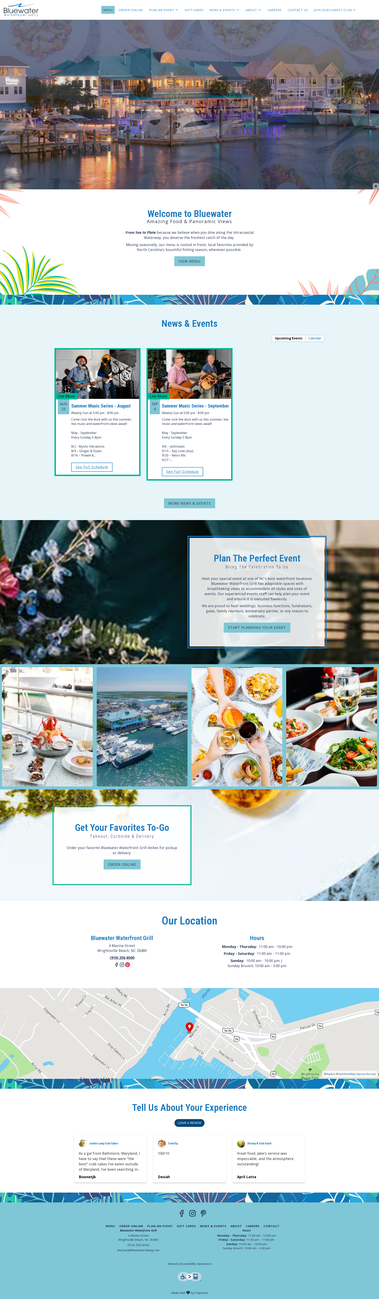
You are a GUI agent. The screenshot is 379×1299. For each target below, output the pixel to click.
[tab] (289, 338)
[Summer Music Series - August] (98, 405)
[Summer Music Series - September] (189, 407)
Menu (108, 10)
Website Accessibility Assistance (190, 1264)
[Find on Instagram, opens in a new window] (122, 966)
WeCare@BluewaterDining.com (138, 1250)
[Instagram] (192, 1214)
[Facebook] (181, 1214)
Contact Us (298, 10)
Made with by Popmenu (105, 1292)
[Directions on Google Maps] (189, 1033)
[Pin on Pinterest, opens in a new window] (127, 966)
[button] (164, 10)
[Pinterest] (203, 1214)
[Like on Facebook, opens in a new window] (116, 966)
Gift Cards (194, 10)
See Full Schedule (92, 467)
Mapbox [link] (330, 1074)
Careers (275, 10)
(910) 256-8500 (138, 1245)
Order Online (131, 10)
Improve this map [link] (366, 1074)
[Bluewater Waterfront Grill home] (21, 10)
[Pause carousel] (376, 186)
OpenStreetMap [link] (347, 1074)
